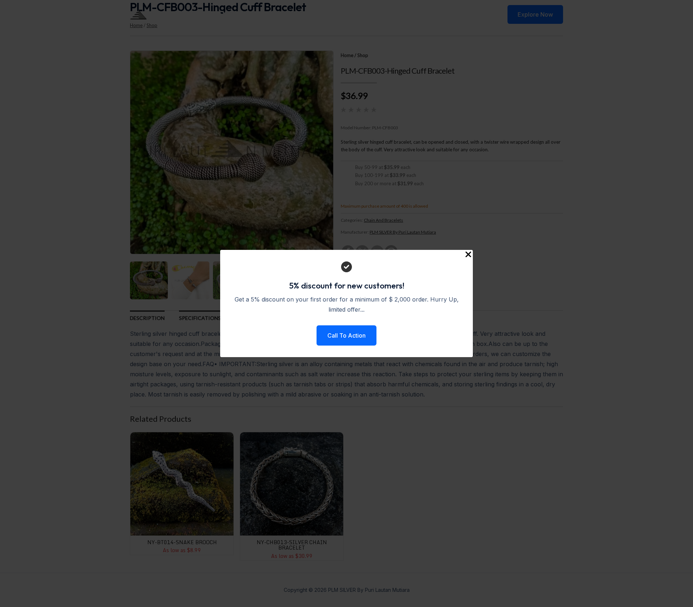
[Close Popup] (468, 255)
